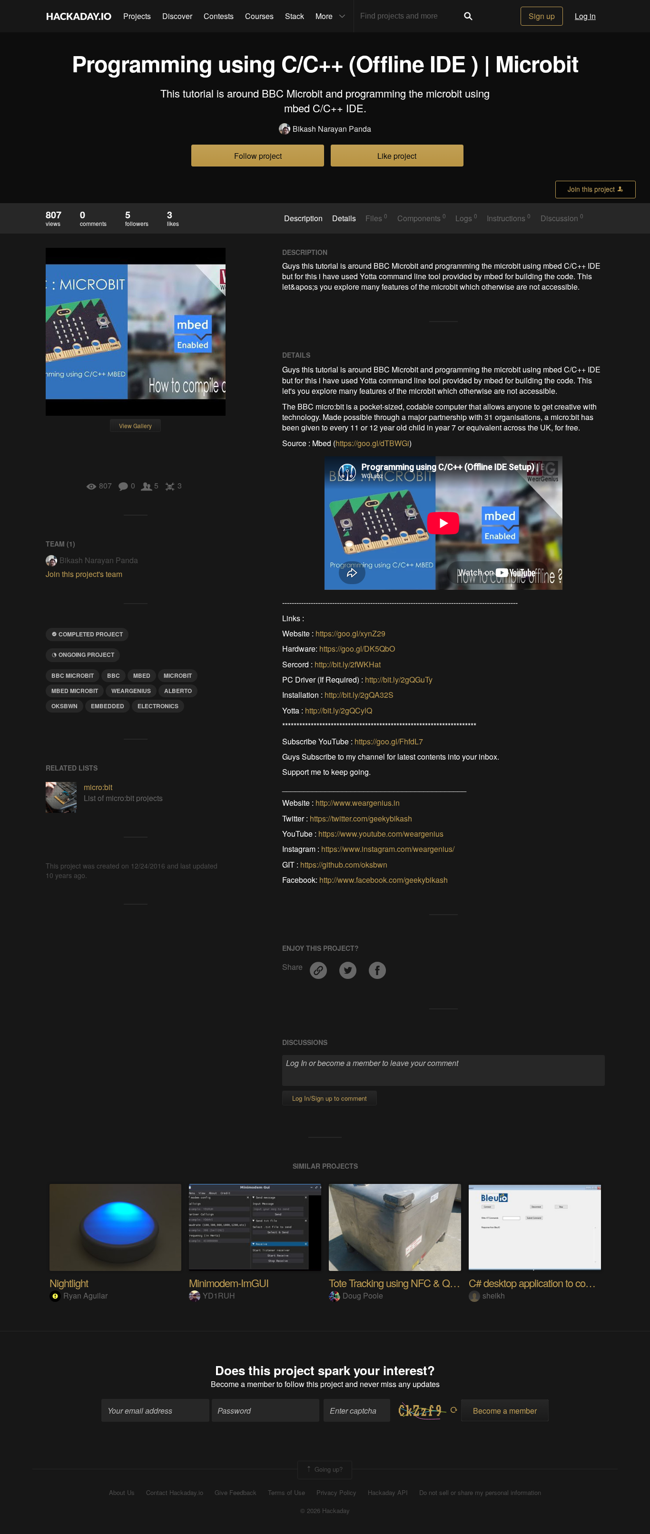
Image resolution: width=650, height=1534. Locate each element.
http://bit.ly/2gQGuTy (399, 679)
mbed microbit (74, 690)
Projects (137, 15)
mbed (141, 675)
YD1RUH (219, 1295)
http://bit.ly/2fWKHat (348, 664)
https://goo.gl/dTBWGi (372, 443)
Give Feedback (235, 1492)
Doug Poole (363, 1295)
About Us (122, 1492)
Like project (396, 155)
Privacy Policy (336, 1492)
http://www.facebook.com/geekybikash (383, 879)
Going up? (328, 1469)
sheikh (494, 1295)
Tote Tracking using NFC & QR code (404, 1282)
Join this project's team (84, 573)
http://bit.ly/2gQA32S (359, 694)
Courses (259, 15)
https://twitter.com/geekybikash (361, 818)
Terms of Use (286, 1492)
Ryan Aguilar (85, 1295)
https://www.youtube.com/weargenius (380, 833)
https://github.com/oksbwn (343, 864)
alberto (178, 690)
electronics (158, 706)
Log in (585, 15)
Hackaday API (388, 1492)
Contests (219, 15)
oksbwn (64, 706)
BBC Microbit (72, 675)
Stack (294, 15)
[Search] (468, 16)
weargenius (131, 690)
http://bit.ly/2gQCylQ (338, 710)
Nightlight (68, 1282)
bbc (113, 675)
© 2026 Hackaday (325, 1510)
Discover (177, 15)
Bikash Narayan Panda (332, 129)
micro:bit (98, 787)
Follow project (258, 155)
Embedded (107, 706)
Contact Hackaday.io (174, 1492)
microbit (178, 675)
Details (344, 218)
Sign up (542, 15)
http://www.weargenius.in (357, 802)
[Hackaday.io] (79, 16)
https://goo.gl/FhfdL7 (389, 741)
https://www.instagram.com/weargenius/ (387, 848)
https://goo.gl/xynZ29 (350, 633)
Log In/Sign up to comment (329, 1098)
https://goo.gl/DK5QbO (357, 648)
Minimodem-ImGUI (228, 1282)
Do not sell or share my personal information (480, 1492)
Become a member (243, 1383)
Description (303, 218)
